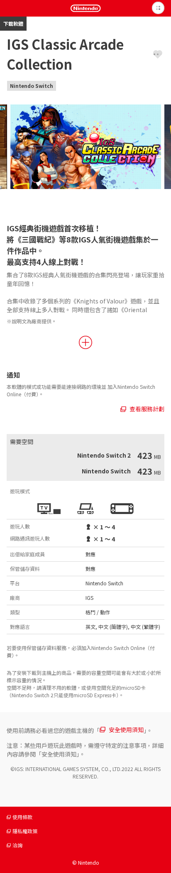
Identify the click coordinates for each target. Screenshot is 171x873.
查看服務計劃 (146, 409)
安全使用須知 (126, 729)
